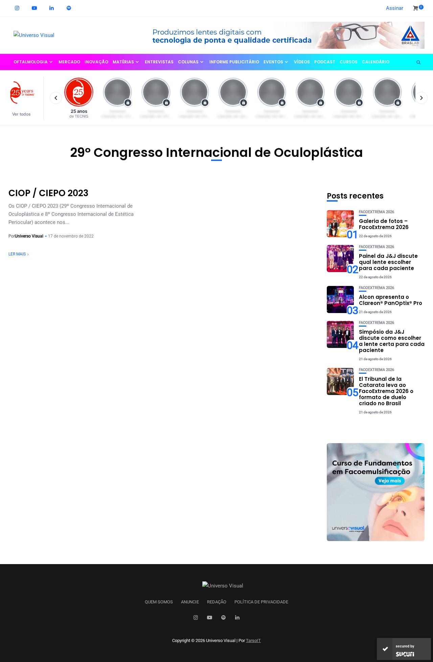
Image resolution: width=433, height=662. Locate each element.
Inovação (96, 62)
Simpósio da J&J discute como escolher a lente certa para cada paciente (392, 341)
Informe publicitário (234, 62)
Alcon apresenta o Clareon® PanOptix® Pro (390, 300)
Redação (216, 602)
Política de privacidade (261, 602)
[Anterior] (56, 98)
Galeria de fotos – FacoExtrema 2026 (384, 224)
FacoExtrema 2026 (376, 212)
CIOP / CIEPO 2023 (48, 193)
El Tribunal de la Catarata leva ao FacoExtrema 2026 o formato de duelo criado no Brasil (386, 391)
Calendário (375, 62)
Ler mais (17, 254)
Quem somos (159, 602)
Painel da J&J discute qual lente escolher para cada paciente (388, 262)
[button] (24, 98)
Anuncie (190, 602)
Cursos (349, 62)
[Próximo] (421, 98)
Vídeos (302, 62)
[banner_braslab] (282, 35)
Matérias (123, 62)
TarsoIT (253, 640)
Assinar (394, 8)
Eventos (273, 62)
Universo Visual (29, 236)
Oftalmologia (31, 62)
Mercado (69, 62)
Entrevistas (159, 62)
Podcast (324, 62)
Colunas (188, 62)
